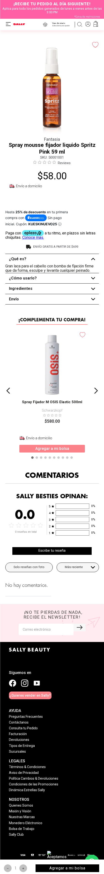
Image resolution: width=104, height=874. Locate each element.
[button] (62, 24)
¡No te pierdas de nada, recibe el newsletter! (53, 615)
